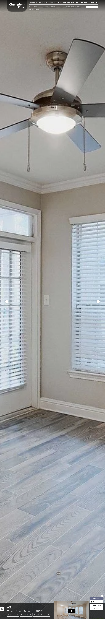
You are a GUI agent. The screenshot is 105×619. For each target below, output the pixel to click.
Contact (92, 2)
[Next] (98, 301)
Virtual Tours (34, 9)
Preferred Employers (73, 7)
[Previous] (6, 301)
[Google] (97, 2)
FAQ (61, 7)
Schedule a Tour (92, 7)
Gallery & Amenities (49, 7)
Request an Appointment (41, 615)
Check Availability (26, 615)
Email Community (13, 615)
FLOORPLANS (33, 7)
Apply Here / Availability (70, 2)
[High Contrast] (2, 609)
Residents (84, 2)
